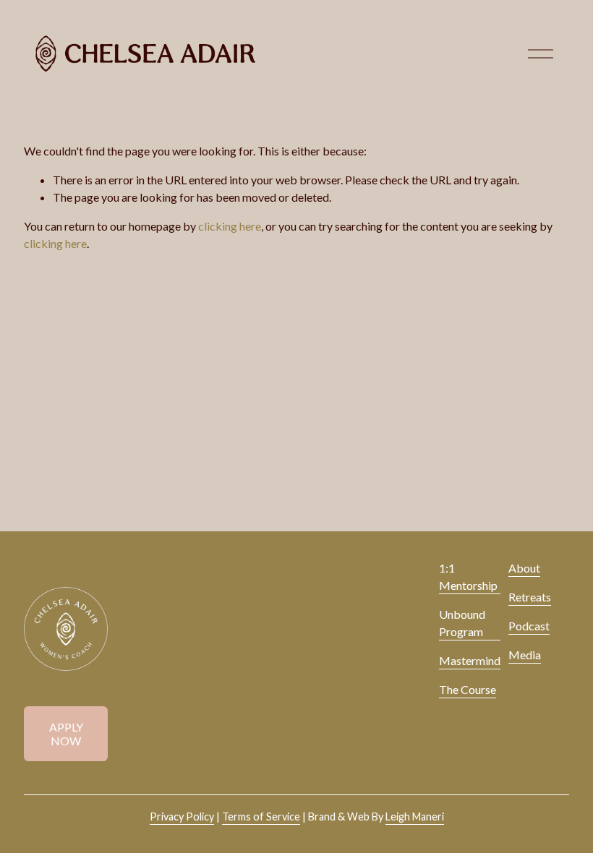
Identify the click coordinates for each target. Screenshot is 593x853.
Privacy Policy (182, 816)
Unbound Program (462, 622)
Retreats (529, 597)
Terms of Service (261, 816)
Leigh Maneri (414, 816)
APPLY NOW (66, 733)
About (524, 568)
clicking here (229, 226)
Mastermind (469, 660)
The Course (467, 689)
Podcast (529, 626)
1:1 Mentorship (468, 576)
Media (524, 654)
